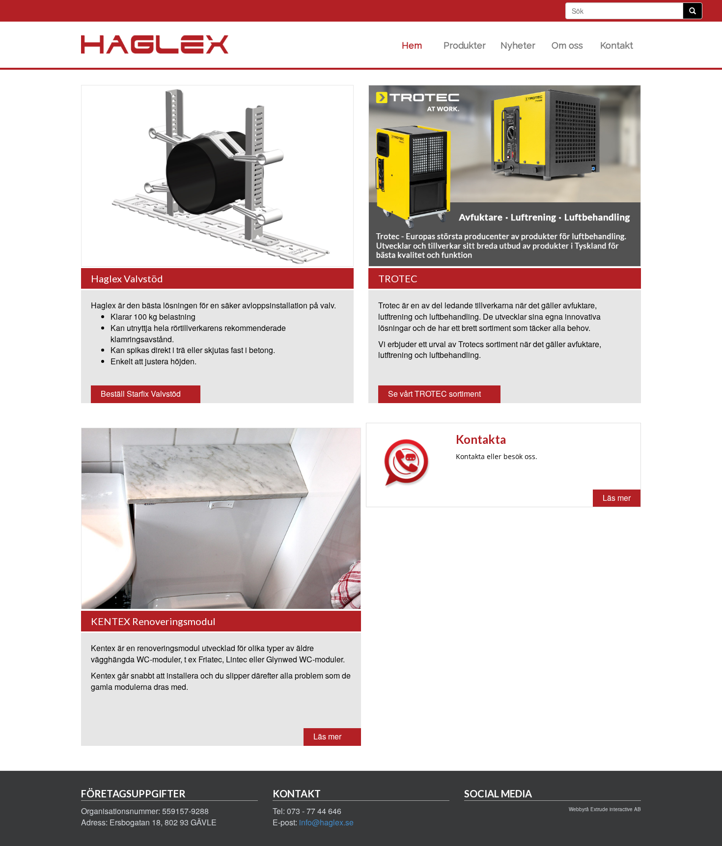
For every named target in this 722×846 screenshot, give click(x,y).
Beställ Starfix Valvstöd (142, 393)
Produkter (465, 45)
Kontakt (616, 45)
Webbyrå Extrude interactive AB (605, 809)
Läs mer (328, 736)
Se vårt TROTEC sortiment (435, 393)
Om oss (567, 45)
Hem (412, 45)
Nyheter (517, 45)
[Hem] (158, 44)
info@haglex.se (326, 822)
